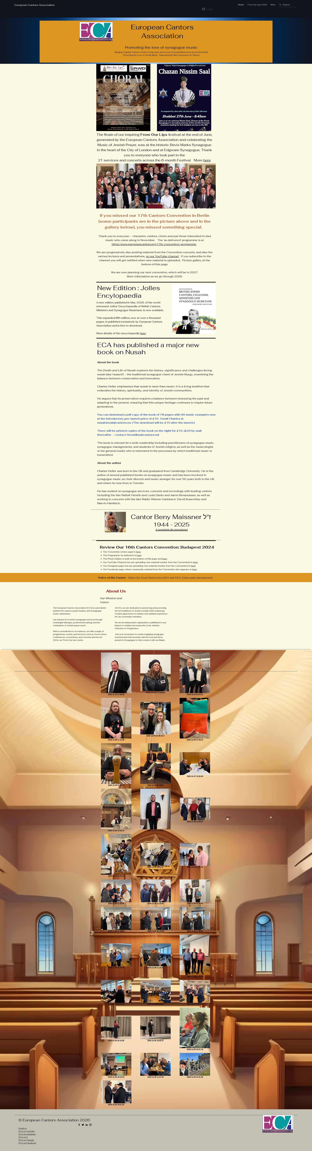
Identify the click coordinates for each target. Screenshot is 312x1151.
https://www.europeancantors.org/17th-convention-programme (154, 244)
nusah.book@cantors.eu (114, 422)
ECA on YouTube (27, 1131)
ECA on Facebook (27, 1143)
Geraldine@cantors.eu (142, 434)
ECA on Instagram (27, 1134)
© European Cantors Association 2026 (54, 1120)
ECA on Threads (26, 1140)
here (207, 160)
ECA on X (23, 1137)
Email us (23, 1128)
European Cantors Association (35, 5)
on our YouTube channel (162, 256)
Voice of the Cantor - (113, 577)
